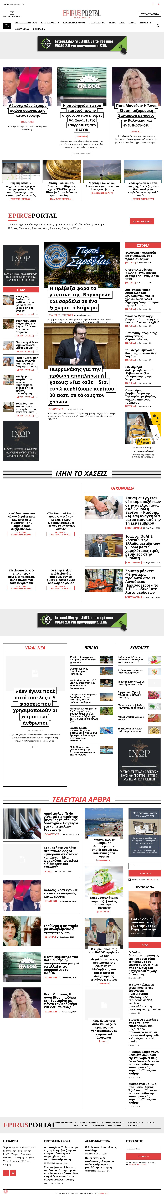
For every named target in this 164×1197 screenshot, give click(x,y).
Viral (48, 871)
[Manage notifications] (6, 1191)
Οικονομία (56, 409)
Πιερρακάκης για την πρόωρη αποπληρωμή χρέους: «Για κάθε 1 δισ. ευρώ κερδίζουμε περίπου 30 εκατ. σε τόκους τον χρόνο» (81, 385)
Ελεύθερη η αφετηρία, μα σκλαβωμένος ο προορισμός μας (141, 256)
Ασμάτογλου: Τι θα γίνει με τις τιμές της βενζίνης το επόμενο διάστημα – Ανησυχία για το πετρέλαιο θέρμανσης (61, 821)
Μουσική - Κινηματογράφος (21, 534)
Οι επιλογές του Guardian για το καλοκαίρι (79, 671)
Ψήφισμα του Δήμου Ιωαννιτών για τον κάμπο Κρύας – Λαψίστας (102, 186)
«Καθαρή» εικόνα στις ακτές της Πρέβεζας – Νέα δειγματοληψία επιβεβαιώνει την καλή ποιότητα (143, 189)
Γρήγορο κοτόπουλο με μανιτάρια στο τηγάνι (131, 683)
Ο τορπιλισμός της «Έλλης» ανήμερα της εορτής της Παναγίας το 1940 (142, 274)
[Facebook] (153, 4)
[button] (158, 26)
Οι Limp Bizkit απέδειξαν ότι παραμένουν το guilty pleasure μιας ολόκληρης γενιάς (61, 576)
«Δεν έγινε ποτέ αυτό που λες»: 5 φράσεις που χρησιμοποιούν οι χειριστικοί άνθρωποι (35, 707)
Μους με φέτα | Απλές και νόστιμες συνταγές (131, 706)
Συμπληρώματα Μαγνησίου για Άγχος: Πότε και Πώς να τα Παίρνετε (26, 326)
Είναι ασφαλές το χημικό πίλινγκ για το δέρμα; (27, 344)
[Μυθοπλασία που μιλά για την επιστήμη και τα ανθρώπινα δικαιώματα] (106, 683)
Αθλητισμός (90, 1171)
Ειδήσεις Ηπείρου (20, 199)
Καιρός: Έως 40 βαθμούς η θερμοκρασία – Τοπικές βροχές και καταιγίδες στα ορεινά (104, 848)
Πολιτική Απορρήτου (137, 1164)
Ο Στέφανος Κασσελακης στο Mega (101, 1148)
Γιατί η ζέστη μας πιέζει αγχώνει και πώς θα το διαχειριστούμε (27, 362)
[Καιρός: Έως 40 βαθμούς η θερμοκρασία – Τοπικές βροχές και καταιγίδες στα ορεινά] (104, 823)
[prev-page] (32, 747)
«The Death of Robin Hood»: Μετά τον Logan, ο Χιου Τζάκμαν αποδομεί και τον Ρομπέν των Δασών (61, 521)
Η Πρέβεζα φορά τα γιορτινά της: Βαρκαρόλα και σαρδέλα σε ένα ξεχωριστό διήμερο (80, 298)
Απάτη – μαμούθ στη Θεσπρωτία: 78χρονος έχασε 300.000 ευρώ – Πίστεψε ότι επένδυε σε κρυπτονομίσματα (61, 189)
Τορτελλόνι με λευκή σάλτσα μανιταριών (130, 730)
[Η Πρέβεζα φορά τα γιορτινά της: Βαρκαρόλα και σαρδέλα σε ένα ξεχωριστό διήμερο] (82, 265)
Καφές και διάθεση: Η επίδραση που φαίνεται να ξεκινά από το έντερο (25, 303)
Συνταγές (103, 912)
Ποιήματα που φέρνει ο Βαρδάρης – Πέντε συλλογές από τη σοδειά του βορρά (83, 698)
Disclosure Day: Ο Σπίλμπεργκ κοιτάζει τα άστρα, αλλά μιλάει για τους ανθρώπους (21, 576)
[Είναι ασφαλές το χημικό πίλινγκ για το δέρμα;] (8, 345)
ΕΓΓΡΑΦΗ (142, 1156)
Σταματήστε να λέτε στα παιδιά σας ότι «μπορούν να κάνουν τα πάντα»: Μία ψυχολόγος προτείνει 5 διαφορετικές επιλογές (61, 857)
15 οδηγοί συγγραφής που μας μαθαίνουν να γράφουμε (83, 660)
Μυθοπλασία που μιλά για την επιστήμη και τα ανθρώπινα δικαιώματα (83, 684)
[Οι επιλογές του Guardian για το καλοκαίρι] (106, 671)
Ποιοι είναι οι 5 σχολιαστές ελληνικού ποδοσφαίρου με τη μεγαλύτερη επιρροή (99, 1162)
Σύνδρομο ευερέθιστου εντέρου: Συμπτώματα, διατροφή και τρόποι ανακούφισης (24, 385)
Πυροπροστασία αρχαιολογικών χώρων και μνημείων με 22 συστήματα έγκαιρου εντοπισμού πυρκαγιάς (21, 189)
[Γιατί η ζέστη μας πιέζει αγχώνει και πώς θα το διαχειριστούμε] (8, 361)
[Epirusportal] (82, 14)
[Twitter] (158, 4)
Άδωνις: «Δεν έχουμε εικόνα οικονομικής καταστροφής (28, 110)
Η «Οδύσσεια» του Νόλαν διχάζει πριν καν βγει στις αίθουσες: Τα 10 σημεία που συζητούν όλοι (21, 521)
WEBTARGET (102, 1193)
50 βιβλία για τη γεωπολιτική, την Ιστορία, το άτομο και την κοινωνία (82, 750)
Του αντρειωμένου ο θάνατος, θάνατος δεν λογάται (140, 353)
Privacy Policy (153, 879)
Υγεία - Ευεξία (25, 314)
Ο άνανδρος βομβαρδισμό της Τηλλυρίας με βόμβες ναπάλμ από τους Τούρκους (140, 396)
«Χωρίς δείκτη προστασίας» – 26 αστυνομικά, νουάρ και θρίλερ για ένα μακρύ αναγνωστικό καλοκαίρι (83, 734)
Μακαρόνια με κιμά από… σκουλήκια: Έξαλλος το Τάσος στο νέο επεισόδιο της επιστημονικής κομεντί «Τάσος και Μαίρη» (144, 1093)
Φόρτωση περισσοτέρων (81, 153)
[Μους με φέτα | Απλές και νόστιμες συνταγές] (154, 706)
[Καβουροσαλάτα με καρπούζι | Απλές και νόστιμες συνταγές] (154, 659)
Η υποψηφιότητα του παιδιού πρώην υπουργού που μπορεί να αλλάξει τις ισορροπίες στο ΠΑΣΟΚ (82, 117)
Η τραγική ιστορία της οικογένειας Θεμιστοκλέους (141, 336)
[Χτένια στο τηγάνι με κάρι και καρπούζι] (154, 671)
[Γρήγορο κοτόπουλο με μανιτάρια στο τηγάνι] (154, 683)
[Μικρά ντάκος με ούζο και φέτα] (154, 718)
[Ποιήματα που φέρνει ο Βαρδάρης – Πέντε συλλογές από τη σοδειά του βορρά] (106, 697)
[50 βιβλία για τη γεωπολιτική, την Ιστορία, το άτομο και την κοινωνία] (106, 750)
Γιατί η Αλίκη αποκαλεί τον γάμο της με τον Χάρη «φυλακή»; (144, 923)
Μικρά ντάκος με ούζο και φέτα (131, 718)
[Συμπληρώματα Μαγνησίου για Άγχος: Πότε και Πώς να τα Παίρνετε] (8, 324)
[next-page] (37, 747)
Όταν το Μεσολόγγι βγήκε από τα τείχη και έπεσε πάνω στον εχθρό (142, 319)
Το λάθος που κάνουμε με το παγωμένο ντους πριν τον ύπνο (26, 408)
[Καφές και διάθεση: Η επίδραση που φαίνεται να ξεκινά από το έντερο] (8, 300)
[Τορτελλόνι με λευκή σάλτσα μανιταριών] (154, 730)
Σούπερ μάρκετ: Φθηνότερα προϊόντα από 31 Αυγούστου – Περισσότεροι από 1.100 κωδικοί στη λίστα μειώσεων (141, 581)
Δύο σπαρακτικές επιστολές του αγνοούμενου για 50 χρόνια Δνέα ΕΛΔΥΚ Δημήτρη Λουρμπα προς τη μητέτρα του (142, 297)
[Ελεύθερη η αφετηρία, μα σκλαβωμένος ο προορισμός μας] (22, 931)
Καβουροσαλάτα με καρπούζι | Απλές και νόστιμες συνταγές (130, 660)
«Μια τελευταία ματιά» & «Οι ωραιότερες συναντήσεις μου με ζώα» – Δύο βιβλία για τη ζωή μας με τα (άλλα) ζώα (84, 715)
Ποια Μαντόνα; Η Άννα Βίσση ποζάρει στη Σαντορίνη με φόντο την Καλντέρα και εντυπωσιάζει (136, 115)
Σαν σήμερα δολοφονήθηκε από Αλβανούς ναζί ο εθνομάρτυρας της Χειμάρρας (139, 373)
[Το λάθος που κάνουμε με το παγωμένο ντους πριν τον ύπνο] (8, 407)
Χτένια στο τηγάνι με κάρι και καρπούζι (130, 671)
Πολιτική (27, 122)
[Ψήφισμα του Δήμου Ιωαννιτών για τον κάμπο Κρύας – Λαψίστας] (102, 171)
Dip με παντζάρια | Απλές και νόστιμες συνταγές (129, 695)
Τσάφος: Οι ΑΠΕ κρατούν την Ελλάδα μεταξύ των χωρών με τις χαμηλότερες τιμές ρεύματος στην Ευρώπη (142, 547)
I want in (143, 873)
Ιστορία (130, 263)
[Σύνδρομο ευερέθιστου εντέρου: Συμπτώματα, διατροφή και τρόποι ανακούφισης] (8, 380)
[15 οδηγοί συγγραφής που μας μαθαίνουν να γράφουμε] (106, 659)
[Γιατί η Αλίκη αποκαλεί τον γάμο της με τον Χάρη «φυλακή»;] (145, 914)
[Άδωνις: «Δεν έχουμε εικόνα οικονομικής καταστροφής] (27, 86)
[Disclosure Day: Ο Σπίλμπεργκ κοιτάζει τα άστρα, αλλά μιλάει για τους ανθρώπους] (21, 555)
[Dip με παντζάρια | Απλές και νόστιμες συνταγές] (154, 695)
